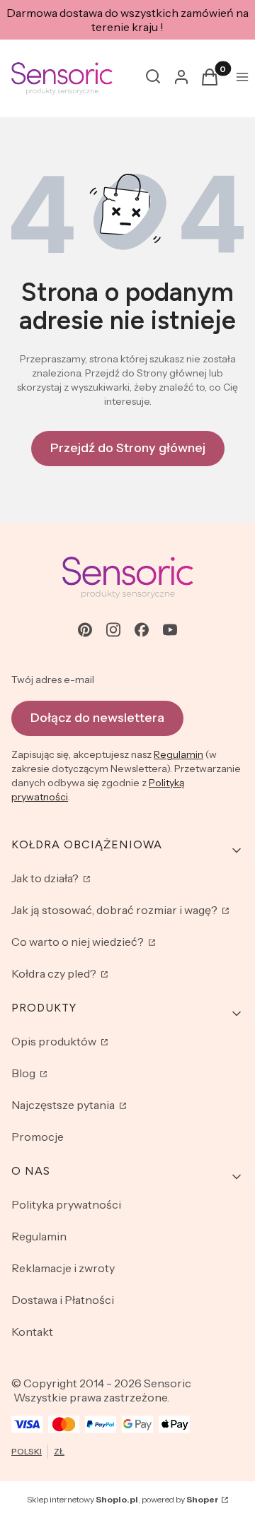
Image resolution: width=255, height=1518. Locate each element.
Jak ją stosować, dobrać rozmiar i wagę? (115, 910)
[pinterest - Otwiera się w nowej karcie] (85, 630)
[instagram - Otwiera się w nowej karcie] (113, 630)
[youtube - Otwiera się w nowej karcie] (170, 630)
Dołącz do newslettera (97, 717)
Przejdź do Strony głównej (127, 448)
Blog (24, 1073)
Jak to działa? (46, 878)
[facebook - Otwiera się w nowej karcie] (141, 630)
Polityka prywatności (66, 1204)
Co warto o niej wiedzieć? (78, 942)
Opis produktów (54, 1041)
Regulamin (178, 754)
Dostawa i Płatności (62, 1300)
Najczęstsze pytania (64, 1105)
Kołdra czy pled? (54, 973)
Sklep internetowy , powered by (123, 1499)
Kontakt (32, 1331)
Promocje (37, 1136)
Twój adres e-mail (52, 679)
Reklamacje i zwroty (63, 1268)
